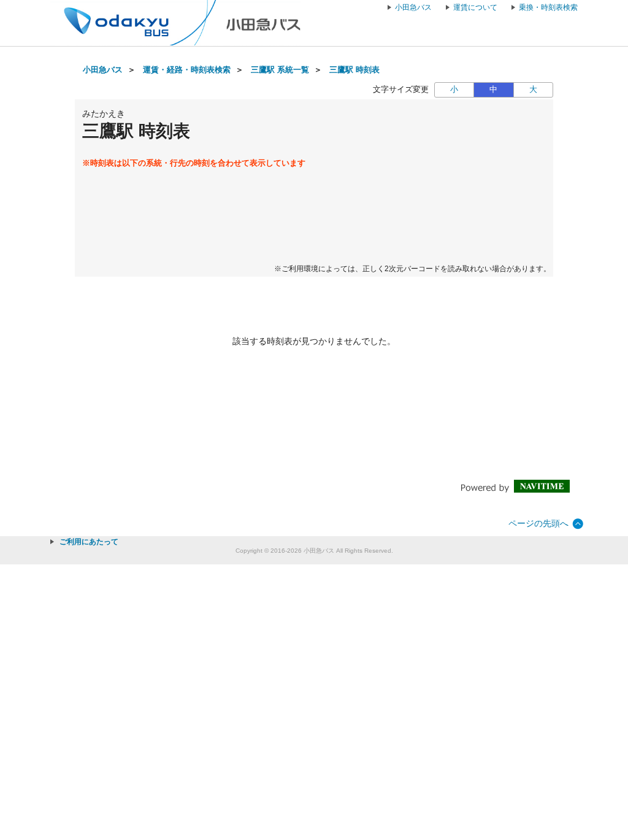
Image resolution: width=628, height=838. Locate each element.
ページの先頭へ (538, 523)
